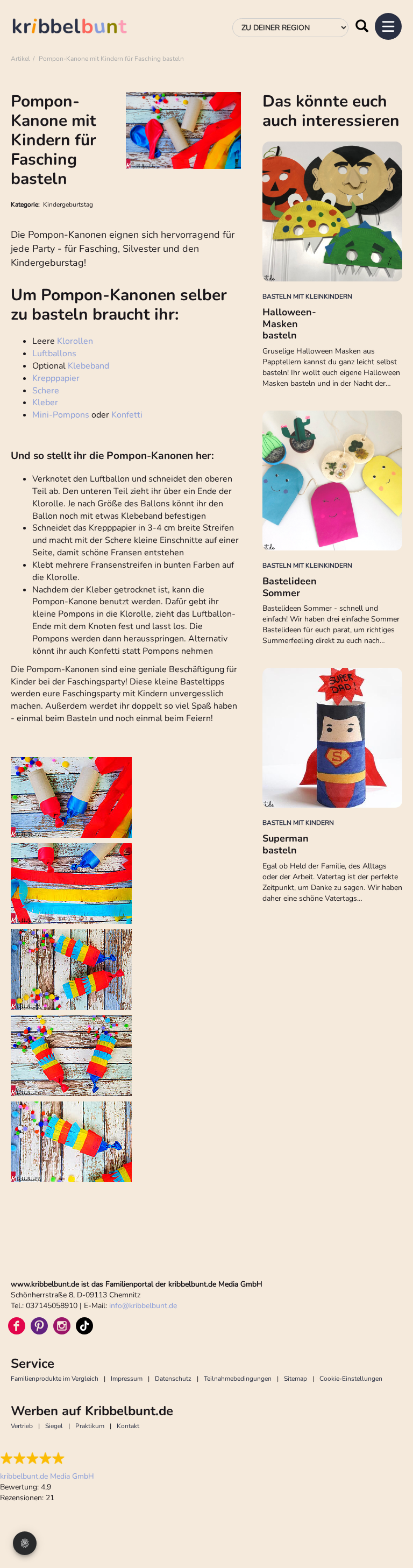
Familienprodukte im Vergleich (54, 1378)
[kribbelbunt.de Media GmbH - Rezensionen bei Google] (47, 1458)
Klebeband (88, 366)
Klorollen (75, 341)
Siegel (54, 1426)
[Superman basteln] (332, 738)
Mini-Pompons (60, 415)
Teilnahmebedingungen (238, 1378)
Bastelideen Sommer (289, 587)
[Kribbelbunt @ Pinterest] (39, 1325)
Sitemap (295, 1378)
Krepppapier (56, 378)
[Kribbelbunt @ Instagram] (61, 1325)
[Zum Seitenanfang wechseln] (391, 1519)
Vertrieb (22, 1426)
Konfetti (127, 415)
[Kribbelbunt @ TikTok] (84, 1325)
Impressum (127, 1378)
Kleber (45, 402)
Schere (45, 391)
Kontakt (128, 1426)
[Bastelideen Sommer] (332, 480)
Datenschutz (173, 1378)
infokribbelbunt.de (143, 1306)
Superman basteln (285, 844)
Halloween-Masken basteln (289, 324)
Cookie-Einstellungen (350, 1378)
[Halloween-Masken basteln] (332, 211)
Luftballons (54, 353)
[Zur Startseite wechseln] (81, 27)
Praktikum (89, 1426)
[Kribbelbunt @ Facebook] (16, 1325)
